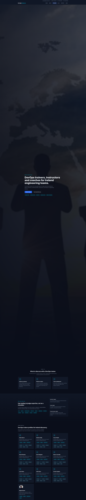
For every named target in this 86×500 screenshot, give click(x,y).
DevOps (22, 3)
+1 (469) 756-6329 (53, 0)
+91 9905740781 (59, 0)
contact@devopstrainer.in (46, 0)
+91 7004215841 (65, 0)
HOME (47, 3)
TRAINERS (54, 3)
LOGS (67, 3)
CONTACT (62, 3)
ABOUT (50, 3)
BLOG (59, 3)
